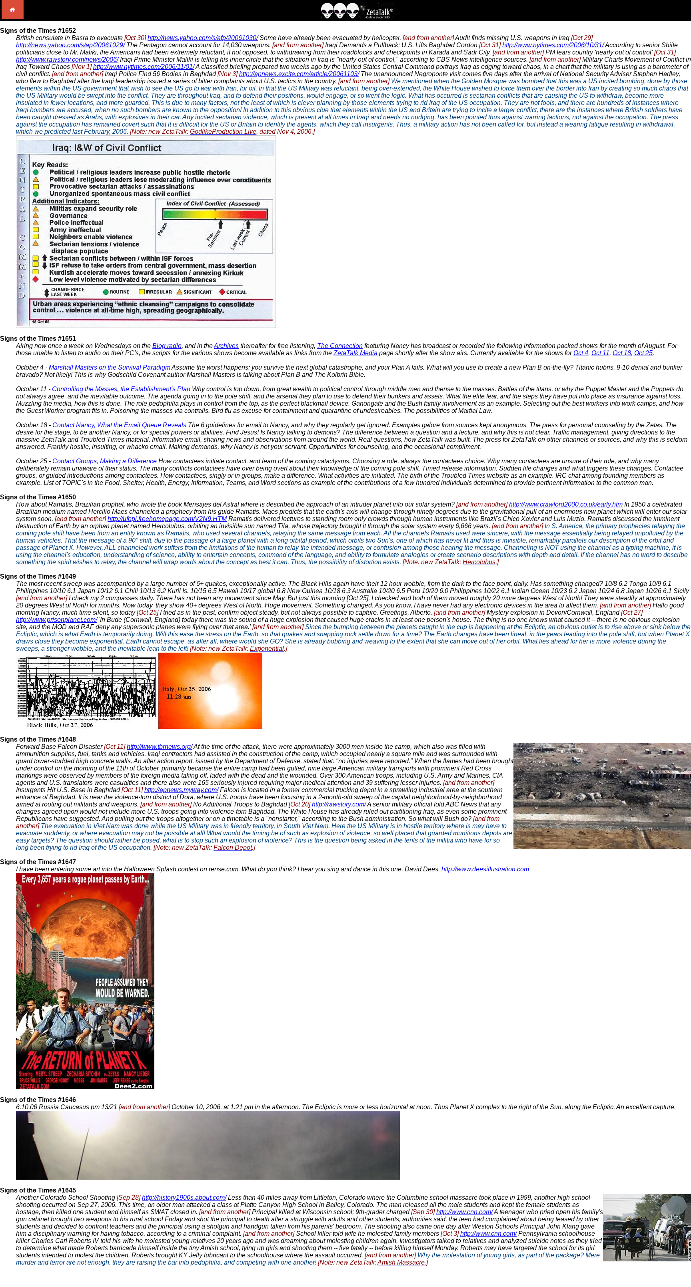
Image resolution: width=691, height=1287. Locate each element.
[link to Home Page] (13, 17)
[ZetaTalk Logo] (357, 16)
